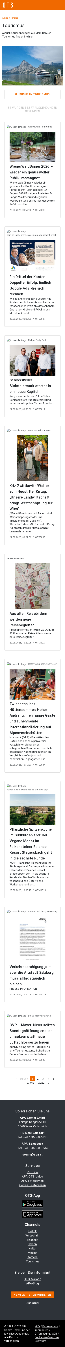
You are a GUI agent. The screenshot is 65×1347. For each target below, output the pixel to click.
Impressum (41, 1330)
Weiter (44, 1083)
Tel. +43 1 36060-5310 (32, 1137)
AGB (54, 1333)
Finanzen (32, 1240)
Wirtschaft (32, 1235)
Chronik (32, 1244)
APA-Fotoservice (32, 1181)
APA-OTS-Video (32, 1176)
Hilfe (37, 1326)
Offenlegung (42, 1333)
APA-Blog (32, 1283)
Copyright (40, 1340)
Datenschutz (50, 1326)
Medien (32, 1253)
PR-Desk (32, 1172)
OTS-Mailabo (32, 1279)
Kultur (32, 1248)
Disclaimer (32, 1303)
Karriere (32, 1257)
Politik (32, 1231)
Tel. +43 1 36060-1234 (32, 1148)
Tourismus (32, 1261)
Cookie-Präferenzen (32, 1185)
